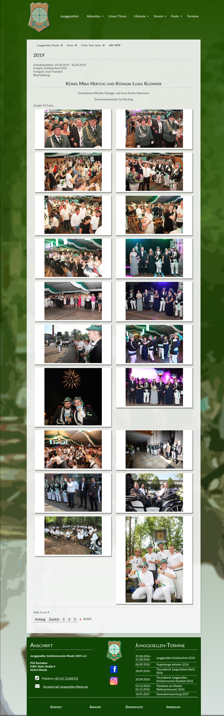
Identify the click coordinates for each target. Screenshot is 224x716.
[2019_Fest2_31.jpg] (154, 146)
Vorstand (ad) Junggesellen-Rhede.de (65, 686)
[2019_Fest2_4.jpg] (73, 362)
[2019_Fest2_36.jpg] (73, 276)
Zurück (54, 619)
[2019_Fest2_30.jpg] (73, 146)
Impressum (173, 707)
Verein (158, 16)
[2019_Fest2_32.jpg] (73, 190)
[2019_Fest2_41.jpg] (73, 424)
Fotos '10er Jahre (91, 45)
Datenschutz (134, 707)
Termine (193, 16)
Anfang (40, 619)
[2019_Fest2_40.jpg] (154, 362)
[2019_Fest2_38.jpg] (73, 319)
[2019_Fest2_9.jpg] (154, 601)
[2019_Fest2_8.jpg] (73, 553)
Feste (175, 16)
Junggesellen (69, 16)
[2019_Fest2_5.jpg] (154, 467)
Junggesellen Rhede (48, 45)
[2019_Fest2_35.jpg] (154, 233)
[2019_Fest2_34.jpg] (73, 233)
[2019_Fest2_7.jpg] (154, 510)
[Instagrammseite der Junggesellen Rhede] (114, 681)
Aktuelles (93, 16)
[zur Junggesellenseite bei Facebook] (114, 669)
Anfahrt (95, 707)
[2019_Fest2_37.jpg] (154, 276)
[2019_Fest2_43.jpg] (73, 467)
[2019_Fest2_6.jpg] (73, 510)
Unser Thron (117, 16)
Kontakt (56, 707)
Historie (140, 16)
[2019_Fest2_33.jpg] (154, 190)
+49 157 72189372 (66, 678)
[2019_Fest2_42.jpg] (154, 405)
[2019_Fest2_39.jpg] (154, 319)
